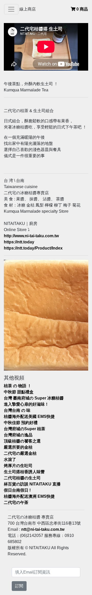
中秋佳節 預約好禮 (21, 422)
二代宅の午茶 (16, 502)
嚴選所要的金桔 (18, 447)
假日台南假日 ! (17, 490)
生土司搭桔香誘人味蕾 (24, 472)
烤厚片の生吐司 (18, 465)
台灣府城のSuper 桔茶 (24, 429)
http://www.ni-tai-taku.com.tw (31, 236)
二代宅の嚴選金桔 (20, 453)
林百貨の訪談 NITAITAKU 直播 (32, 484)
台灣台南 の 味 (17, 410)
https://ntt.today (19, 242)
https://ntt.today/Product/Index (33, 248)
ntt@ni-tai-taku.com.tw (42, 529)
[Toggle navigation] (11, 9)
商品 (82, 9)
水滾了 (10, 459)
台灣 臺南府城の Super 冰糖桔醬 (34, 398)
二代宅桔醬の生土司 (22, 478)
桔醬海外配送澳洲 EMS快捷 (29, 496)
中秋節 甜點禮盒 (18, 392)
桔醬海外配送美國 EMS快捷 (29, 416)
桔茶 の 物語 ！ (17, 386)
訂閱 (19, 586)
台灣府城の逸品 (18, 435)
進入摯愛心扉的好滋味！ (26, 404)
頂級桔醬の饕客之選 (22, 441)
